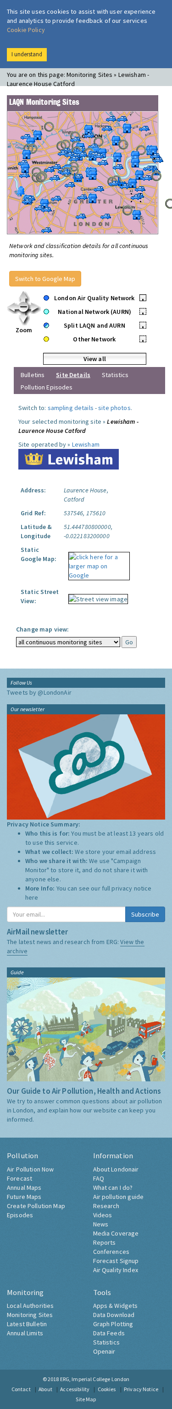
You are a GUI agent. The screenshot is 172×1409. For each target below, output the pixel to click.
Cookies (107, 1389)
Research (106, 1206)
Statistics (115, 375)
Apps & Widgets (115, 1305)
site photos (114, 408)
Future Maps (24, 1197)
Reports (104, 1242)
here (32, 897)
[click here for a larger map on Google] (97, 563)
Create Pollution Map (36, 1206)
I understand (26, 54)
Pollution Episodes (47, 387)
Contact (21, 1389)
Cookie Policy (26, 30)
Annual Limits (25, 1333)
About (45, 1389)
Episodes (20, 1215)
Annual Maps (24, 1187)
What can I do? (113, 1187)
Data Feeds (109, 1333)
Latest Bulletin (27, 1324)
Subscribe (145, 914)
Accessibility (74, 1389)
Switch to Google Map (45, 279)
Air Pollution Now (30, 1169)
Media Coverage (116, 1233)
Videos (102, 1215)
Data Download (114, 1315)
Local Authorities (30, 1305)
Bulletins (32, 375)
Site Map (86, 1399)
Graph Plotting (113, 1324)
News (101, 1224)
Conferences (111, 1251)
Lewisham (86, 444)
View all (94, 359)
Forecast (19, 1178)
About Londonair (116, 1169)
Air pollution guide (118, 1197)
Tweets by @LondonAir (39, 692)
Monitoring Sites (30, 1315)
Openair (104, 1351)
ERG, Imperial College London (95, 1379)
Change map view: (42, 629)
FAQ (98, 1178)
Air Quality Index (115, 1270)
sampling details (71, 408)
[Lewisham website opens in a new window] (68, 458)
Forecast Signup (116, 1261)
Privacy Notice (141, 1389)
